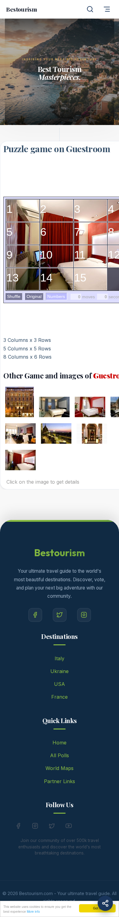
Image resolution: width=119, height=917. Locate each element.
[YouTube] (69, 827)
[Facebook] (35, 615)
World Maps (59, 768)
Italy (59, 658)
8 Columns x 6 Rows (27, 357)
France (59, 697)
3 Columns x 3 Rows (27, 340)
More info (33, 911)
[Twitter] (60, 615)
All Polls (59, 755)
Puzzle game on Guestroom (56, 148)
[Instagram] (84, 615)
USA (59, 684)
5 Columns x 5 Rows (27, 349)
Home (59, 743)
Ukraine (59, 671)
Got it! (97, 908)
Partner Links (59, 781)
